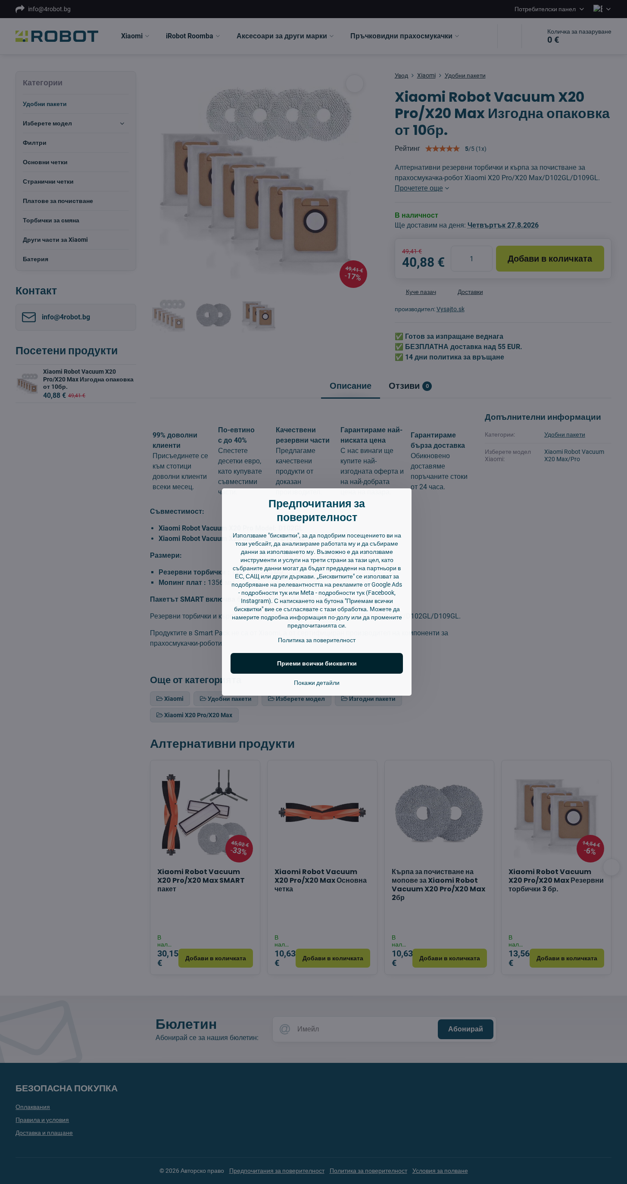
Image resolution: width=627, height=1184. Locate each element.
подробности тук (264, 592)
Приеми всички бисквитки (317, 663)
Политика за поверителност (317, 640)
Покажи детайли (317, 682)
